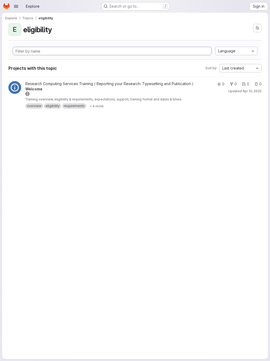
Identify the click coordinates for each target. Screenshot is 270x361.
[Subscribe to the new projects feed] (257, 28)
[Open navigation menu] (16, 6)
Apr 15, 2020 (252, 91)
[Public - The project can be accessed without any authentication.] (27, 94)
